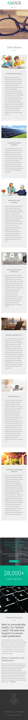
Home (14, 696)
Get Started (14, 561)
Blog (14, 704)
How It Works (14, 699)
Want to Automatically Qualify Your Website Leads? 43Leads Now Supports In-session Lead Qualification (13, 630)
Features (14, 697)
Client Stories (14, 702)
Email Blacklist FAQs (14, 701)
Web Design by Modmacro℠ (14, 715)
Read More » (13, 681)
